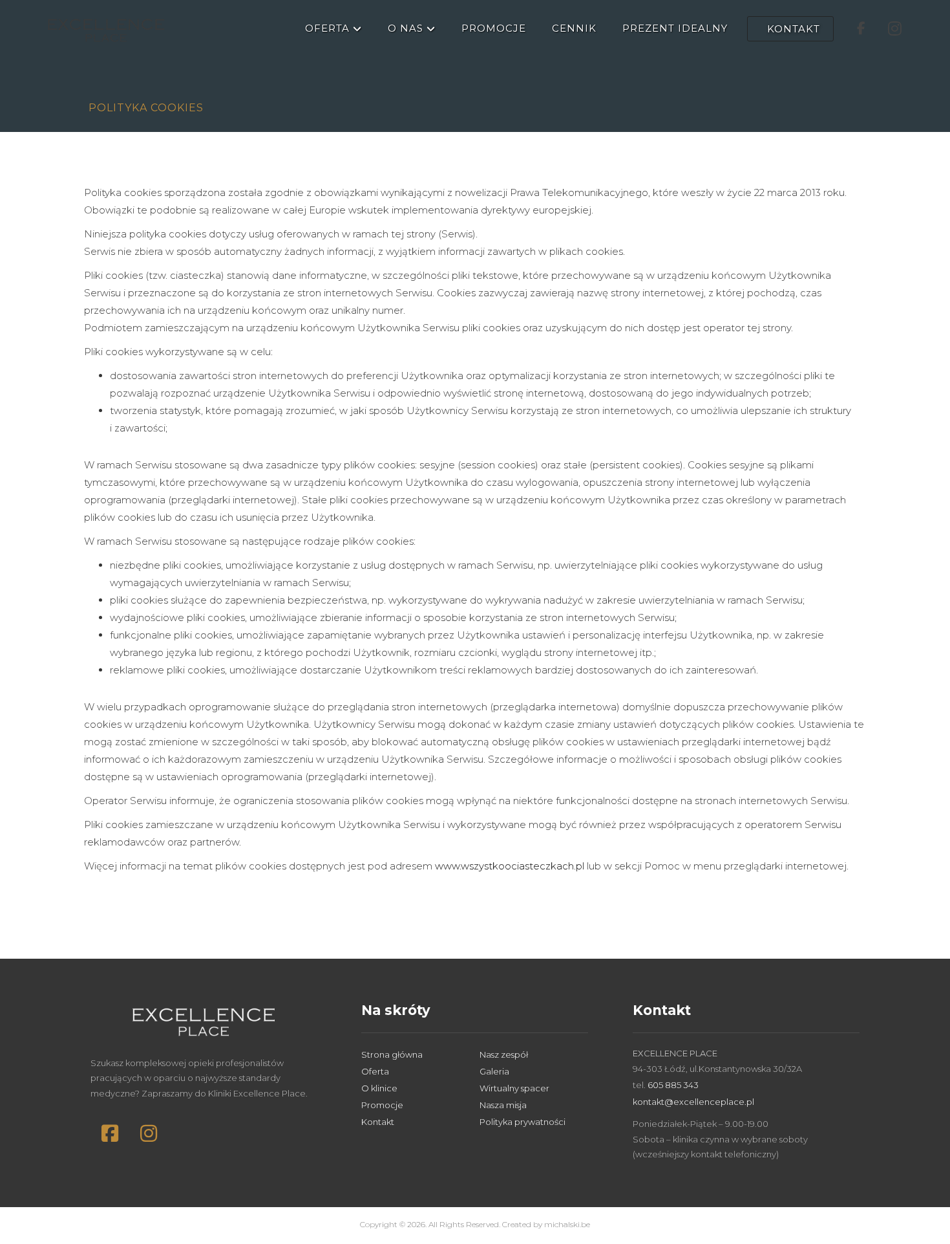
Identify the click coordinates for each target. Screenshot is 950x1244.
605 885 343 (673, 1085)
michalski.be (567, 1224)
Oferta (375, 1071)
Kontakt (377, 1122)
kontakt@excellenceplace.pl (693, 1102)
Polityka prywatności (522, 1122)
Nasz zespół (504, 1054)
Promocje (382, 1105)
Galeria (494, 1071)
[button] (109, 1133)
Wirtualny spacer (514, 1088)
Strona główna (392, 1054)
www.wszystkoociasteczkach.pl (509, 866)
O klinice (379, 1088)
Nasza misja (503, 1105)
